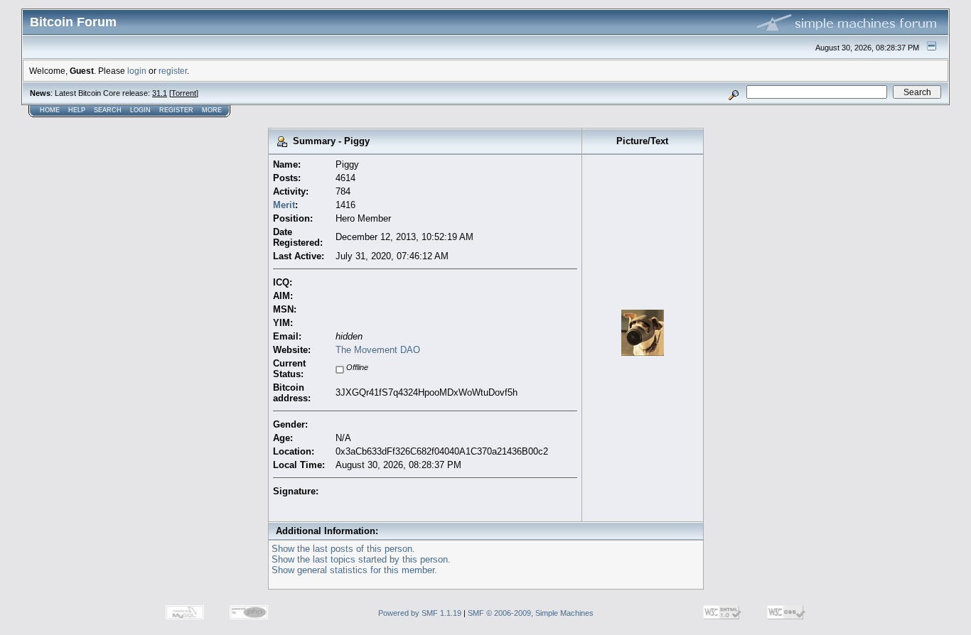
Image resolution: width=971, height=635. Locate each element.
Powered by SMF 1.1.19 (419, 613)
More (212, 110)
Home (50, 110)
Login (140, 110)
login (136, 70)
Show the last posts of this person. (343, 548)
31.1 (159, 93)
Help (76, 110)
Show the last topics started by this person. (361, 559)
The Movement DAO (378, 349)
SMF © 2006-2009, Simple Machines (531, 613)
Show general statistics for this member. (354, 570)
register (173, 70)
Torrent (183, 93)
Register (176, 110)
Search (108, 110)
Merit (284, 205)
